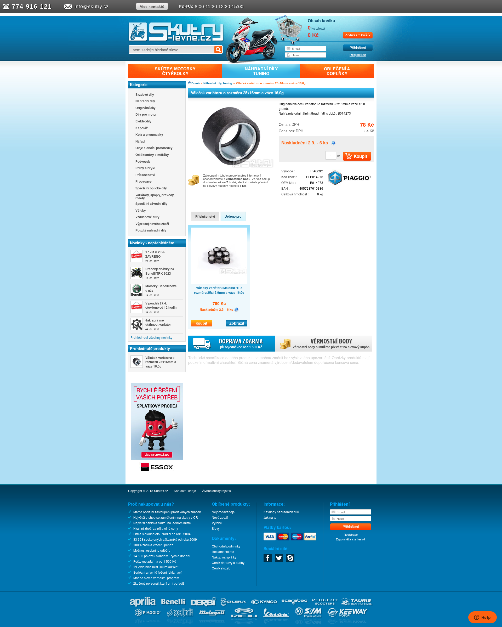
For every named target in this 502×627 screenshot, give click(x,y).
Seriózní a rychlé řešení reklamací (157, 572)
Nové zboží (220, 517)
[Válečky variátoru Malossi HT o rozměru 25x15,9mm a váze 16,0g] (219, 256)
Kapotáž (141, 128)
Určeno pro (233, 216)
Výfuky (140, 211)
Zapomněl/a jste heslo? (350, 539)
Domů (195, 83)
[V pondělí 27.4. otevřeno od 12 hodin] (136, 307)
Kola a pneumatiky (149, 135)
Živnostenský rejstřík (216, 490)
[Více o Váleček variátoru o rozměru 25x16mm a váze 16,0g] (136, 361)
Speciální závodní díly (151, 204)
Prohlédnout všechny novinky (151, 337)
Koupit (201, 323)
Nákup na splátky (224, 557)
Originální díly (145, 108)
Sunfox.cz (161, 490)
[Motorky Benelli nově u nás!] (136, 290)
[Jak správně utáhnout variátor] (136, 324)
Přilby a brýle (145, 168)
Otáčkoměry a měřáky (152, 155)
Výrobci (217, 523)
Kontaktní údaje (185, 490)
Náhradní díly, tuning (217, 83)
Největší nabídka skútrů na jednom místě (162, 523)
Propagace (143, 182)
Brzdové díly (144, 95)
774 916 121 (32, 6)
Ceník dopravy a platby (228, 562)
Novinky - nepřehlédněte (152, 242)
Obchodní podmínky (226, 546)
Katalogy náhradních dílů (281, 512)
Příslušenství (145, 175)
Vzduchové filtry (147, 217)
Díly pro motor (146, 115)
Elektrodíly (143, 121)
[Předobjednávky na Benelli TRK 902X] (136, 273)
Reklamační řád (223, 551)
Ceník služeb (221, 568)
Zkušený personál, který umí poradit (158, 583)
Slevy (216, 528)
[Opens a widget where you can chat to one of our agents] (482, 617)
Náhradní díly (145, 101)
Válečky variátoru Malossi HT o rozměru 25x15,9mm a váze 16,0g (219, 290)
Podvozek (142, 162)
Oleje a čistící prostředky (154, 148)
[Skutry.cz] (176, 40)
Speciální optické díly (151, 188)
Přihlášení (358, 48)
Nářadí (140, 142)
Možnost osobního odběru (151, 550)
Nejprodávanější (223, 512)
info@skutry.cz (92, 6)
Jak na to (270, 517)
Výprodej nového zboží (152, 224)
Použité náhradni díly (150, 231)
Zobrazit (236, 323)
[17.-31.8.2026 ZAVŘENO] (136, 256)
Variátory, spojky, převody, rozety (154, 196)
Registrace (358, 55)
